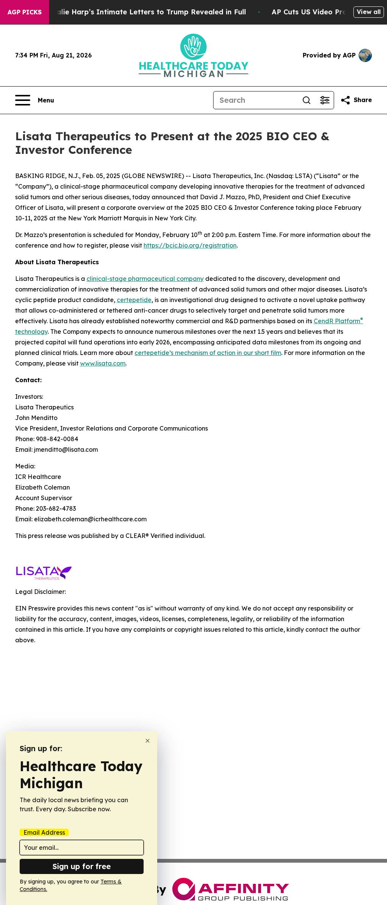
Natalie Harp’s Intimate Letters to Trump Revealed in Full (144, 12)
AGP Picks (25, 12)
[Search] (306, 100)
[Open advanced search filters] (325, 100)
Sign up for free (82, 866)
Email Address (44, 832)
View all (369, 11)
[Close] (147, 740)
